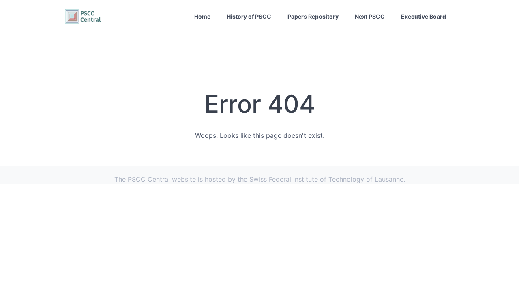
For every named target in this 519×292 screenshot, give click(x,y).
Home (202, 16)
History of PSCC (249, 16)
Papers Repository (313, 16)
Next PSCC (370, 16)
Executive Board (423, 16)
